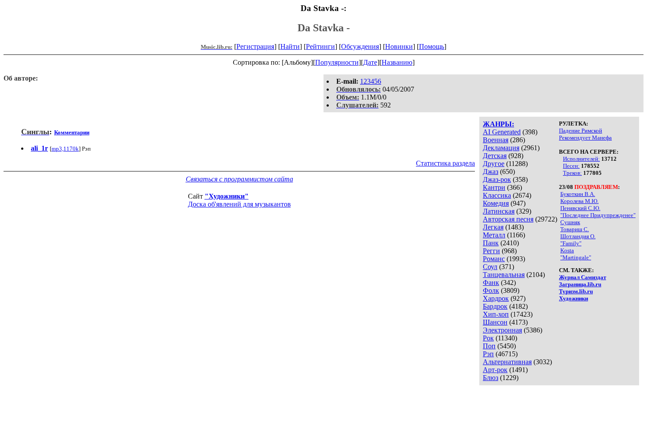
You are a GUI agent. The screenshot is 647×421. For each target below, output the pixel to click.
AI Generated (502, 132)
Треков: (572, 173)
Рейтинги (320, 46)
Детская (495, 155)
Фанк (491, 282)
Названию (397, 62)
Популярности (337, 62)
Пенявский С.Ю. (580, 208)
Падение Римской (580, 130)
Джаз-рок (497, 179)
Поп (489, 346)
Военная (495, 140)
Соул (490, 266)
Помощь (431, 46)
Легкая (493, 227)
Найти (290, 46)
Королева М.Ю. (579, 201)
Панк (491, 243)
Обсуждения (360, 46)
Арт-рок (495, 369)
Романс (494, 258)
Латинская (499, 211)
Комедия (496, 203)
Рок (488, 338)
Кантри (494, 187)
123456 (370, 81)
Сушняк (570, 222)
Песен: (571, 165)
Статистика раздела (445, 163)
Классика (497, 195)
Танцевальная (504, 274)
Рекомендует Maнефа (585, 137)
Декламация (501, 147)
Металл (494, 235)
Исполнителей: (581, 158)
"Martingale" (575, 257)
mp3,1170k (65, 148)
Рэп (488, 354)
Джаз (490, 171)
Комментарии (71, 132)
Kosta (567, 250)
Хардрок (496, 298)
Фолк (491, 290)
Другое (493, 163)
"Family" (570, 243)
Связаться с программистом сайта (239, 179)
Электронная (502, 330)
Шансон (495, 322)
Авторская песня (508, 219)
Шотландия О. (578, 236)
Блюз (490, 377)
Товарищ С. (574, 229)
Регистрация (255, 46)
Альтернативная (507, 362)
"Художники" (227, 196)
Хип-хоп (496, 314)
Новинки (399, 46)
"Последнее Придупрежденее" (598, 215)
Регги (491, 251)
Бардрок (495, 306)
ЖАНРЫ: (498, 124)
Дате (370, 62)
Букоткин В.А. (577, 194)
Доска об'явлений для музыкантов (239, 204)
